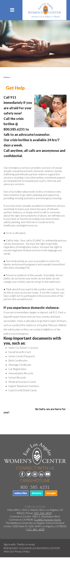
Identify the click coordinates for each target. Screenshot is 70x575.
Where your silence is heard (25, 43)
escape (51, 493)
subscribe (20, 493)
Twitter (21, 544)
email (31, 544)
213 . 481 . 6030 (35, 529)
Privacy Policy (22, 551)
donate (37, 493)
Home (7, 77)
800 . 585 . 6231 (35, 487)
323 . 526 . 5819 (43, 513)
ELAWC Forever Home (47, 519)
